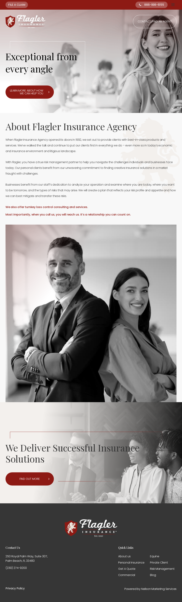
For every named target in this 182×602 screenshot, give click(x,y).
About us (124, 556)
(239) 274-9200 (16, 568)
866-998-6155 (154, 5)
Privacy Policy (15, 588)
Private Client (159, 563)
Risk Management (162, 569)
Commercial (126, 575)
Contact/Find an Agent (155, 21)
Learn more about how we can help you (26, 92)
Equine (154, 556)
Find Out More (30, 479)
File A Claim (16, 5)
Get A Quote (126, 569)
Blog (153, 575)
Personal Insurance (131, 563)
